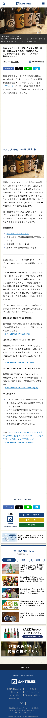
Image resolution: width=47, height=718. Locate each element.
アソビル (9, 86)
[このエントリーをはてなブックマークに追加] (36, 68)
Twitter (21, 703)
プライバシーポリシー (32, 692)
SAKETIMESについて (14, 689)
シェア (10, 69)
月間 (38, 560)
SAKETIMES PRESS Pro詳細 (19, 362)
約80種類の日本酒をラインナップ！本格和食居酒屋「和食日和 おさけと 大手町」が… (32, 579)
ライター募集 (14, 695)
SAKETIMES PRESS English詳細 (21, 388)
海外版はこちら (14, 698)
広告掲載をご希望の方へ (33, 695)
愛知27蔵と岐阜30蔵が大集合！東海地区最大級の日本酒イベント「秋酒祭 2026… (32, 603)
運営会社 (33, 689)
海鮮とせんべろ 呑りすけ (18, 234)
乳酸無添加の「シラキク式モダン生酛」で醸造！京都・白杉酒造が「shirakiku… (32, 591)
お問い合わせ (14, 692)
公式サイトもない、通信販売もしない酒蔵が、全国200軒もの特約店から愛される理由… (32, 568)
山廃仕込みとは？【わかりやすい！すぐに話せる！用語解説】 (32, 615)
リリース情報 (14, 62)
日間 (9, 560)
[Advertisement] (23, 121)
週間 (23, 560)
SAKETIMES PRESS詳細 (17, 334)
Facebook (25, 703)
